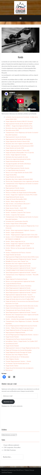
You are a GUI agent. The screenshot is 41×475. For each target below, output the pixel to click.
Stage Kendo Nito (11, 175)
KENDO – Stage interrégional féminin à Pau (19, 126)
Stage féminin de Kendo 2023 (15, 148)
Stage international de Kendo (15, 161)
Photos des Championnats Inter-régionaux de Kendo (22, 181)
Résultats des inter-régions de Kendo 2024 (19, 128)
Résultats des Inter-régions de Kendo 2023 (19, 143)
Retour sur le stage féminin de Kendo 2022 (19, 172)
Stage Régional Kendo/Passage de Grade (18, 352)
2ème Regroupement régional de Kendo (18, 288)
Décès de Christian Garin (13, 206)
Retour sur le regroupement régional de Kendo (20, 281)
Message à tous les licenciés (14, 210)
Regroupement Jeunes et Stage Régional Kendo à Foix (22, 348)
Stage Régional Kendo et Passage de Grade (19, 330)
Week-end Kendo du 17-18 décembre (17, 357)
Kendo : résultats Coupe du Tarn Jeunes (18, 212)
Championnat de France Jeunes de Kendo (18, 339)
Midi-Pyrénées (11, 450)
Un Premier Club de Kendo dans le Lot (17, 363)
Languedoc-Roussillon (13, 447)
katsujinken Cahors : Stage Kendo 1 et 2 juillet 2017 (22, 341)
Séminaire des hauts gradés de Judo (17, 157)
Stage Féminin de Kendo (13, 255)
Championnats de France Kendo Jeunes (18, 310)
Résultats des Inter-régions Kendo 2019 (18, 263)
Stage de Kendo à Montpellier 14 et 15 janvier (20, 152)
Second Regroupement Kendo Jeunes (17, 168)
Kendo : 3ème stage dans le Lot (15, 241)
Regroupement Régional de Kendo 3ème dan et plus (22, 306)
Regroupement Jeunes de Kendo (16, 137)
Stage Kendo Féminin (12, 337)
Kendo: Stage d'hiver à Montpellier (16, 223)
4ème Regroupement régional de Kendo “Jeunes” (21, 290)
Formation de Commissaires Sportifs (17, 221)
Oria (30, 470)
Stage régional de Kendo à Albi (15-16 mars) (19, 121)
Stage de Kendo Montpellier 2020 (16, 199)
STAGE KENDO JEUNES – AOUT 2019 (18, 246)
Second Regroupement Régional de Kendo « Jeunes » (22, 334)
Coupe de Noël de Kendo (13, 283)
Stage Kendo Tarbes (12, 365)
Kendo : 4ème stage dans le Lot (15, 201)
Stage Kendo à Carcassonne (14, 166)
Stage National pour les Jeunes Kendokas (18, 286)
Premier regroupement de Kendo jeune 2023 (19, 146)
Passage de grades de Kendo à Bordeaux (18, 163)
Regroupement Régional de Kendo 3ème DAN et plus (22, 257)
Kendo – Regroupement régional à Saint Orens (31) (21, 234)
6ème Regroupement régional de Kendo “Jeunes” (21, 268)
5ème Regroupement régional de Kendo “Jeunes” (21, 272)
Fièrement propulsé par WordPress (12, 470)
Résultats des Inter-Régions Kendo (17, 354)
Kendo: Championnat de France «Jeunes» (18, 252)
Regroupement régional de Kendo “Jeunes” (19, 294)
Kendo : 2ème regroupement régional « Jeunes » (20, 230)
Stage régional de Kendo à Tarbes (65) (17, 150)
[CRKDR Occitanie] (20, 7)
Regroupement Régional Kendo (15, 332)
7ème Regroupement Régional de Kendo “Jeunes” (21, 259)
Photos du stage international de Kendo (18, 159)
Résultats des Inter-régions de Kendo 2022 (19, 179)
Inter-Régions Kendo (12, 359)
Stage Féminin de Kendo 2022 (15, 177)
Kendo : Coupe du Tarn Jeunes (15, 215)
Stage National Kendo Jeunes (15, 197)
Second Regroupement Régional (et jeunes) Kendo (21, 326)
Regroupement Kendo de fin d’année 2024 (19, 123)
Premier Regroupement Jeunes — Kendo (18, 361)
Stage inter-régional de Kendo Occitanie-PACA (20, 297)
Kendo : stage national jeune (14, 232)
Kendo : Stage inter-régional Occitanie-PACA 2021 (21, 194)
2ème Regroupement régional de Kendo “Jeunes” (21, 292)
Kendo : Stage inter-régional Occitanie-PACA (20, 243)
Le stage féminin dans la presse (15, 170)
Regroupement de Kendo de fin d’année (18, 139)
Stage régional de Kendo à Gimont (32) (18, 141)
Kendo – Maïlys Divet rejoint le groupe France (20, 328)
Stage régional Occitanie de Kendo (16, 279)
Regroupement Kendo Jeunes (15, 188)
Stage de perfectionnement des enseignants (20, 368)
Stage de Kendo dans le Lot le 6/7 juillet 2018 (20, 299)
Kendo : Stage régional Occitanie (16, 155)
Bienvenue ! (9, 370)
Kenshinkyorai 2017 (12, 343)
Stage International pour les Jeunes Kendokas (20, 308)
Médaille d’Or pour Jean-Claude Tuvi (17, 261)
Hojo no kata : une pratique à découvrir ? (18, 203)
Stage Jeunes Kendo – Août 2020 (16, 208)
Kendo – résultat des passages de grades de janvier (22, 319)
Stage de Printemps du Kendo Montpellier (19, 350)
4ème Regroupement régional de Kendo (18, 266)
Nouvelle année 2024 (12, 130)
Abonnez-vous (8, 401)
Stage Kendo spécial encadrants (16, 190)
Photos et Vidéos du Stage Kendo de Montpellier (21, 192)
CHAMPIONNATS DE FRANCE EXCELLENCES (20, 270)
